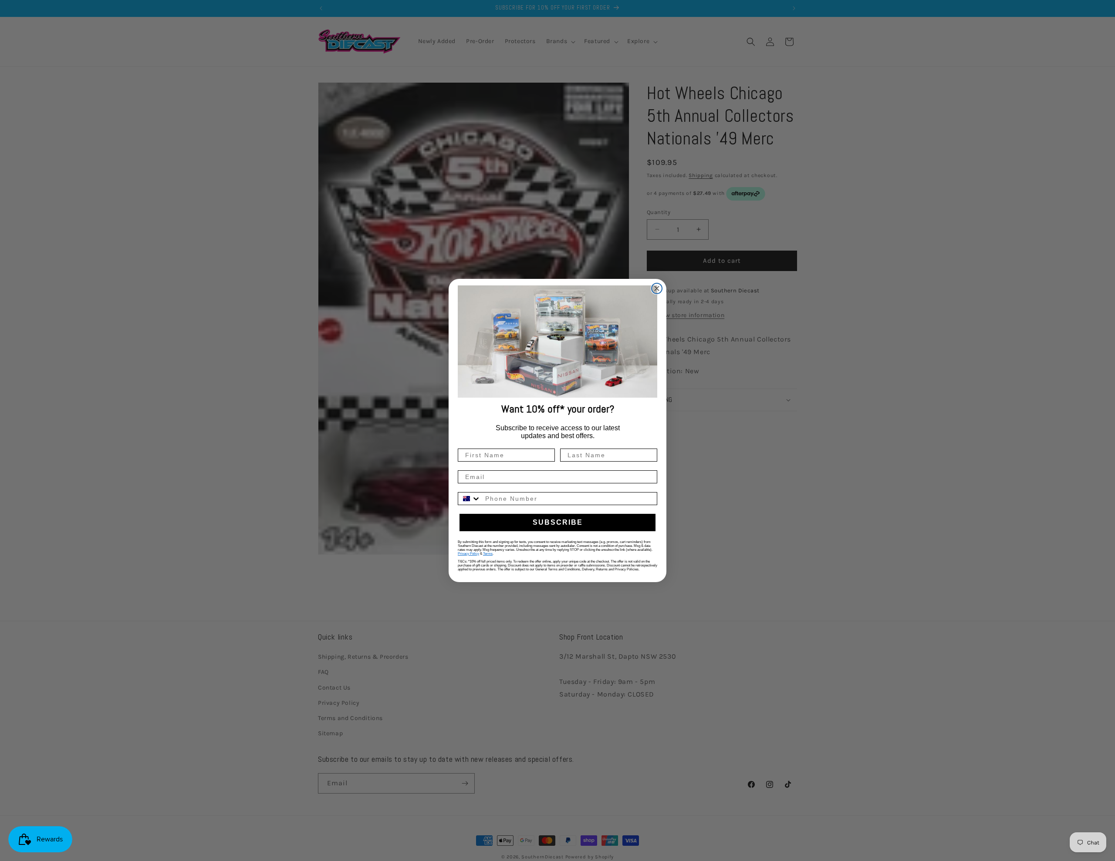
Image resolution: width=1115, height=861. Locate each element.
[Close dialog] (657, 288)
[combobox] (469, 498)
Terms (488, 554)
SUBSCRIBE (558, 522)
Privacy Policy (468, 554)
